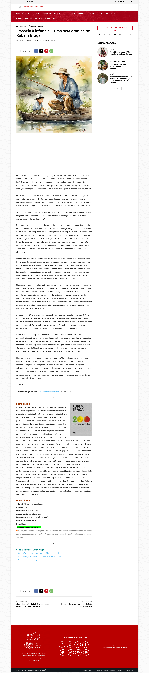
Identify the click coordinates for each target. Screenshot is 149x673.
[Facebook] (115, 1)
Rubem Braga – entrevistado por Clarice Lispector (39, 553)
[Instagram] (118, 1)
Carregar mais (114, 88)
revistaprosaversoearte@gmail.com (115, 647)
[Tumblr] (123, 1)
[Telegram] (121, 1)
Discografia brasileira (117, 61)
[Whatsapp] (120, 34)
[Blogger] (125, 34)
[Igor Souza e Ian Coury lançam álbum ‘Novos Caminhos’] (102, 65)
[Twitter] (77, 644)
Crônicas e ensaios (35, 26)
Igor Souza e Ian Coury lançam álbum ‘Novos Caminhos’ (118, 66)
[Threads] (131, 1)
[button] (130, 16)
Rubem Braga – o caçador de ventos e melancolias (39, 556)
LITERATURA (21, 26)
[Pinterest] (46, 51)
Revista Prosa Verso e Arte (28, 40)
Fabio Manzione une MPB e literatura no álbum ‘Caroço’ (121, 53)
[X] (126, 1)
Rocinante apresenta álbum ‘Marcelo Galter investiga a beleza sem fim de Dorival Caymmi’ (121, 80)
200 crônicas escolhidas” (49, 392)
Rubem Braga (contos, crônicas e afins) (34, 560)
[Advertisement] (54, 154)
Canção (112, 49)
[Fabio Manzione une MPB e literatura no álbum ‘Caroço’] (102, 52)
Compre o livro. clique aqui (28, 527)
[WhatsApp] (129, 1)
